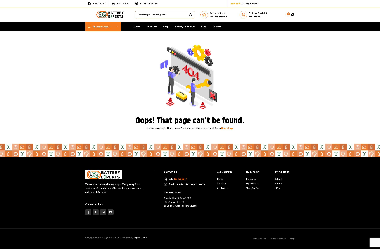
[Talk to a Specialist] (243, 14)
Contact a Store (217, 13)
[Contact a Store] (204, 14)
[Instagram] (103, 212)
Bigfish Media (140, 237)
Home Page (227, 128)
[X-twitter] (96, 212)
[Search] (190, 14)
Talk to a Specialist (258, 13)
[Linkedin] (111, 212)
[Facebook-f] (88, 212)
